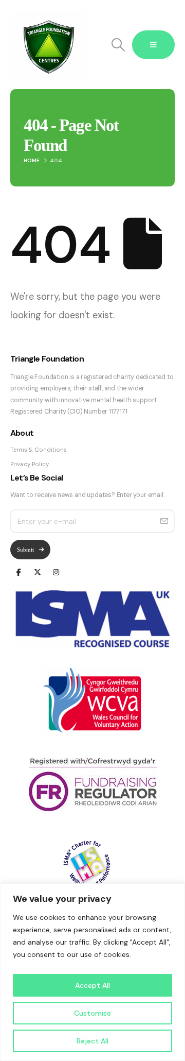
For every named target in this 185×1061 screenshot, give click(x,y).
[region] (92, 972)
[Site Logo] (48, 44)
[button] (118, 45)
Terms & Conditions (38, 450)
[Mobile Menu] (153, 44)
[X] (37, 571)
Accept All (92, 985)
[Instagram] (55, 571)
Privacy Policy (29, 464)
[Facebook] (18, 571)
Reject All (92, 1041)
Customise (92, 1013)
